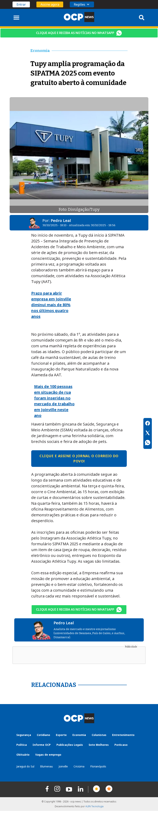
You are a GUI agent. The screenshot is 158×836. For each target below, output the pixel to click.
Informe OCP (42, 745)
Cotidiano (43, 735)
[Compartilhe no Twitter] (147, 433)
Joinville (63, 766)
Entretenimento (123, 735)
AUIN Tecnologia (94, 806)
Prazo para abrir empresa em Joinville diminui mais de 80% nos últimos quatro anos (51, 305)
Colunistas (99, 735)
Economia (79, 735)
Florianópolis (98, 766)
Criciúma (79, 766)
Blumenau (46, 766)
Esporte (61, 735)
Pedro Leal (61, 220)
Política (21, 745)
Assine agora (49, 4)
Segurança (23, 735)
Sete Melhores (99, 745)
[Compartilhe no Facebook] (147, 423)
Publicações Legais (69, 745)
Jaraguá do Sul (25, 766)
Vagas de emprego (48, 754)
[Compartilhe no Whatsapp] (147, 443)
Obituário (22, 754)
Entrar (21, 4)
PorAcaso (121, 745)
